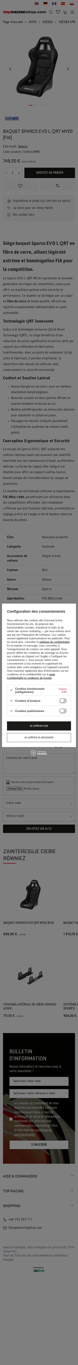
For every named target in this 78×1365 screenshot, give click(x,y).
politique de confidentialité (55, 641)
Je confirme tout (39, 725)
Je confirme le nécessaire (39, 737)
